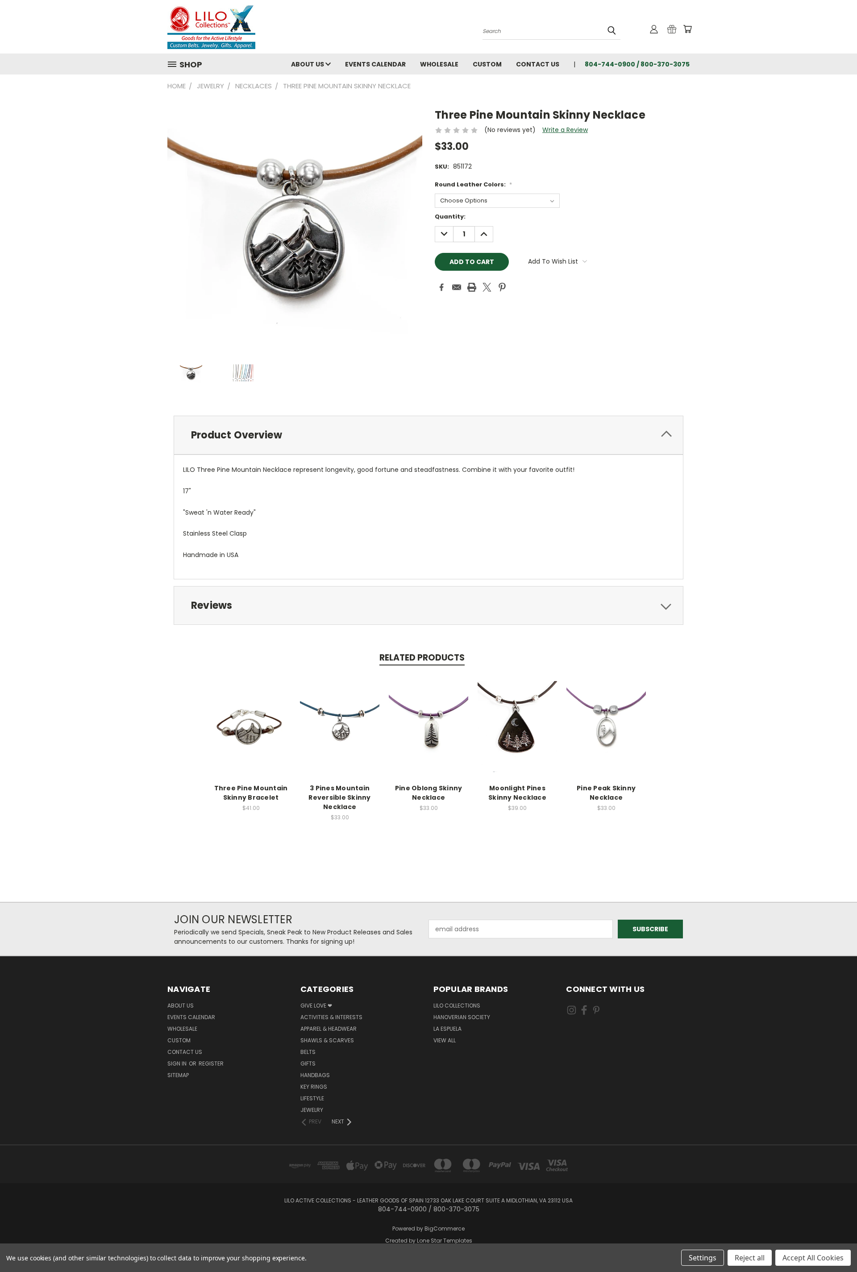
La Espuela (447, 1028)
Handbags (315, 1075)
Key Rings (313, 1086)
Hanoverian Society (461, 1017)
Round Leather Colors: (473, 184)
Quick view (251, 717)
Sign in (177, 1063)
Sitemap (178, 1075)
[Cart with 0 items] (687, 29)
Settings (702, 1258)
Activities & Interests (331, 1017)
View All (444, 1040)
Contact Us (537, 64)
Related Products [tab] (422, 658)
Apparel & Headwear (328, 1028)
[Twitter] (487, 287)
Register (211, 1063)
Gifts (308, 1063)
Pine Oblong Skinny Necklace (428, 793)
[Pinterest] (502, 287)
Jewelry (311, 1110)
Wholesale (439, 64)
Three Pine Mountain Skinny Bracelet (251, 793)
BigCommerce (444, 1228)
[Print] (471, 287)
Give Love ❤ (316, 1005)
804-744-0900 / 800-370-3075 (637, 64)
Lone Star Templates (444, 1240)
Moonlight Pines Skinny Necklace (517, 793)
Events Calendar (375, 64)
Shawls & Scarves (327, 1040)
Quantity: (450, 216)
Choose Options (251, 733)
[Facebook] (441, 287)
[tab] (428, 435)
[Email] (456, 287)
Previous (834, 1244)
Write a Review (565, 129)
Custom (487, 64)
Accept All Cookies (813, 1258)
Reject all (750, 1258)
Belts (308, 1052)
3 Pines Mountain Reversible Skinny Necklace (339, 797)
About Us (308, 64)
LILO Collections (456, 1005)
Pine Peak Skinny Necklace (606, 793)
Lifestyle (312, 1098)
